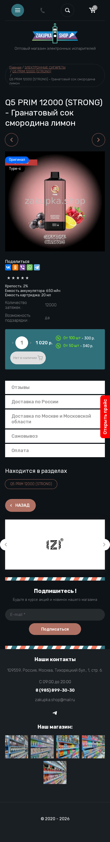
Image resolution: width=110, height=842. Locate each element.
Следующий (98, 139)
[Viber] (22, 267)
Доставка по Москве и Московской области (51, 419)
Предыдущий (11, 139)
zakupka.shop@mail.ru (55, 699)
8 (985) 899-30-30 (55, 690)
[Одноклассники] (15, 267)
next (104, 544)
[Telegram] (37, 267)
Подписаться (55, 629)
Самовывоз (25, 436)
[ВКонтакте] (8, 267)
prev (6, 544)
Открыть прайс (105, 416)
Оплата (20, 450)
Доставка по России (35, 402)
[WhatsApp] (30, 267)
